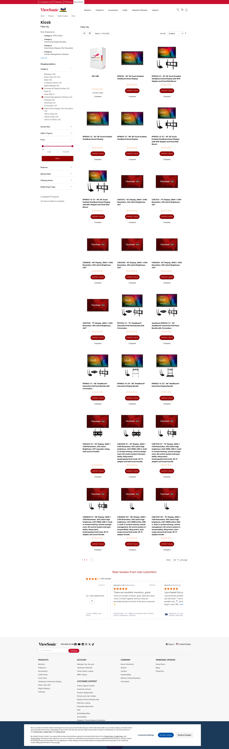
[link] (134, 614)
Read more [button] (133, 604)
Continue (73, 651)
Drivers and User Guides (86, 696)
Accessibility (82, 717)
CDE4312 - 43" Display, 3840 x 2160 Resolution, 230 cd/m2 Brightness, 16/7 (132, 202)
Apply (57, 158)
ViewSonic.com (46, 2)
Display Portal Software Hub (88, 699)
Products (51, 16)
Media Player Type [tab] (48, 187)
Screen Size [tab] (45, 127)
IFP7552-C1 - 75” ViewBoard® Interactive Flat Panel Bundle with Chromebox (130, 325)
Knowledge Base (83, 713)
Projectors (100, 10)
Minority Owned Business (130, 678)
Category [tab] (44, 69)
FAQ (78, 710)
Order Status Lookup (85, 671)
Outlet (124, 10)
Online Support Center (85, 686)
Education (59, 2)
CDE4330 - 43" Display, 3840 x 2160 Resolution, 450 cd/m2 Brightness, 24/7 (132, 265)
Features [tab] (44, 167)
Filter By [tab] (85, 27)
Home (43, 16)
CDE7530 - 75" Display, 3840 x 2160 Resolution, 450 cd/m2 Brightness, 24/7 (98, 325)
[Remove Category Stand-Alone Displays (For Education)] (42, 46)
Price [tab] (43, 140)
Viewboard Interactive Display (50, 681)
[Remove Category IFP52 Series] (42, 35)
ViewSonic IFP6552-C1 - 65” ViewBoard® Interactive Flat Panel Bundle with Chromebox (165, 325)
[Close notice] (198, 735)
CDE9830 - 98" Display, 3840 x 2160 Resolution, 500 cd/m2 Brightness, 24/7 (98, 265)
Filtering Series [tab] (47, 180)
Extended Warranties (85, 706)
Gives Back (125, 681)
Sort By (163, 33)
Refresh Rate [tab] (46, 174)
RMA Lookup (82, 675)
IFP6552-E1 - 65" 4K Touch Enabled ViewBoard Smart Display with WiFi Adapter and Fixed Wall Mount (166, 78)
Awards (123, 668)
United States (185, 644)
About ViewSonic (127, 664)
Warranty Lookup (83, 703)
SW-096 (95, 76)
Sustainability (126, 675)
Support (155, 10)
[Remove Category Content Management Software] (42, 53)
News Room (160, 664)
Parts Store (42, 678)
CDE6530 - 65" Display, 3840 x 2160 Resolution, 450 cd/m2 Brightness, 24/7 (167, 265)
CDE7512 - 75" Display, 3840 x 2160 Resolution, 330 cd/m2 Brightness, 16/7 (166, 202)
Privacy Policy (37, 732)
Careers (124, 671)
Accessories (113, 10)
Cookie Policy (47, 732)
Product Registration (85, 693)
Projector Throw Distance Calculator (91, 720)
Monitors (87, 10)
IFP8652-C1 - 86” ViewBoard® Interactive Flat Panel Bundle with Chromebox (96, 386)
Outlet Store (43, 675)
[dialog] (114, 735)
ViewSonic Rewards (139, 10)
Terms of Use (60, 732)
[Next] (91, 560)
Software (41, 692)
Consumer (79, 2)
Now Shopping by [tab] (48, 32)
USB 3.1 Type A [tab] (46, 133)
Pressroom (160, 671)
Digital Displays (63, 16)
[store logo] (54, 10)
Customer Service (84, 689)
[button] (97, 96)
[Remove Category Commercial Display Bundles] (42, 40)
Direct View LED (44, 685)
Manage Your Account (85, 664)
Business (69, 2)
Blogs (158, 668)
